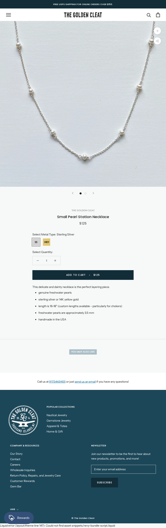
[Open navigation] (8, 15)
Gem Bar (15, 486)
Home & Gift (55, 431)
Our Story (16, 454)
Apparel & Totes (57, 426)
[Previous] (72, 193)
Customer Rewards (22, 481)
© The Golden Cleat (83, 518)
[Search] (149, 15)
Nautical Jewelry (57, 415)
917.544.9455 (57, 381)
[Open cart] (158, 15)
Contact (15, 459)
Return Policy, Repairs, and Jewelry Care (35, 475)
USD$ (12, 509)
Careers (15, 464)
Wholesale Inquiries (22, 470)
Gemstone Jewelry (59, 420)
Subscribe (104, 482)
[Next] (93, 193)
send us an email (85, 381)
